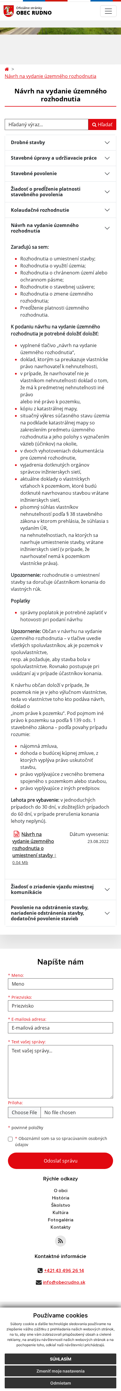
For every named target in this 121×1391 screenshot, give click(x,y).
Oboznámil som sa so (61, 1141)
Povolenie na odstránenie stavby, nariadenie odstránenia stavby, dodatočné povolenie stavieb (50, 913)
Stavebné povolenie (34, 173)
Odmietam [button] (60, 1382)
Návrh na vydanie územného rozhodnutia (50, 76)
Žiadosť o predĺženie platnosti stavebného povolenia (45, 192)
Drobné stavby (28, 142)
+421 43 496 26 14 (64, 1270)
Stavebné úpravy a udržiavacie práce (54, 158)
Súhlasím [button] (60, 1358)
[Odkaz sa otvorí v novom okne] (60, 1241)
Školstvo (60, 1205)
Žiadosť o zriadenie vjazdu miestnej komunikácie (52, 889)
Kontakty (60, 1227)
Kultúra (60, 1212)
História (60, 1198)
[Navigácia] (108, 11)
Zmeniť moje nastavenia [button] (60, 1370)
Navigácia (17, 11)
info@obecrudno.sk (64, 1282)
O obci (61, 1190)
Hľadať (104, 124)
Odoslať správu (61, 1161)
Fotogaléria (60, 1220)
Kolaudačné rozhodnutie (40, 210)
